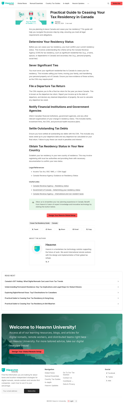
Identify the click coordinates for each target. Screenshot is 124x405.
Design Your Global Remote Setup (26, 352)
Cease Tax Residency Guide (40, 223)
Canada (54, 223)
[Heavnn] (52, 23)
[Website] (48, 262)
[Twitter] (46, 262)
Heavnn (57, 22)
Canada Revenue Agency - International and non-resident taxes (58, 194)
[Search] (108, 3)
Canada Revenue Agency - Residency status (51, 186)
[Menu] (88, 3)
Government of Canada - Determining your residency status (56, 190)
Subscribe (116, 3)
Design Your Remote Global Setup (62, 215)
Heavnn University (59, 401)
